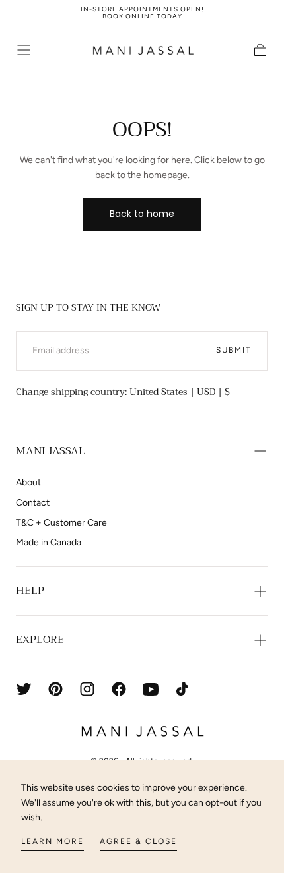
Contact (33, 502)
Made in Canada (48, 542)
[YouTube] (150, 689)
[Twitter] (23, 689)
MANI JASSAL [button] (50, 451)
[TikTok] (182, 689)
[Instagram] (87, 689)
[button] (24, 50)
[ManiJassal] (141, 731)
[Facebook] (118, 689)
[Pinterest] (55, 689)
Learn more (52, 841)
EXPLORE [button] (40, 639)
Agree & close (138, 841)
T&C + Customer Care (61, 522)
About (28, 482)
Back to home (142, 213)
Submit (234, 350)
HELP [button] (30, 591)
